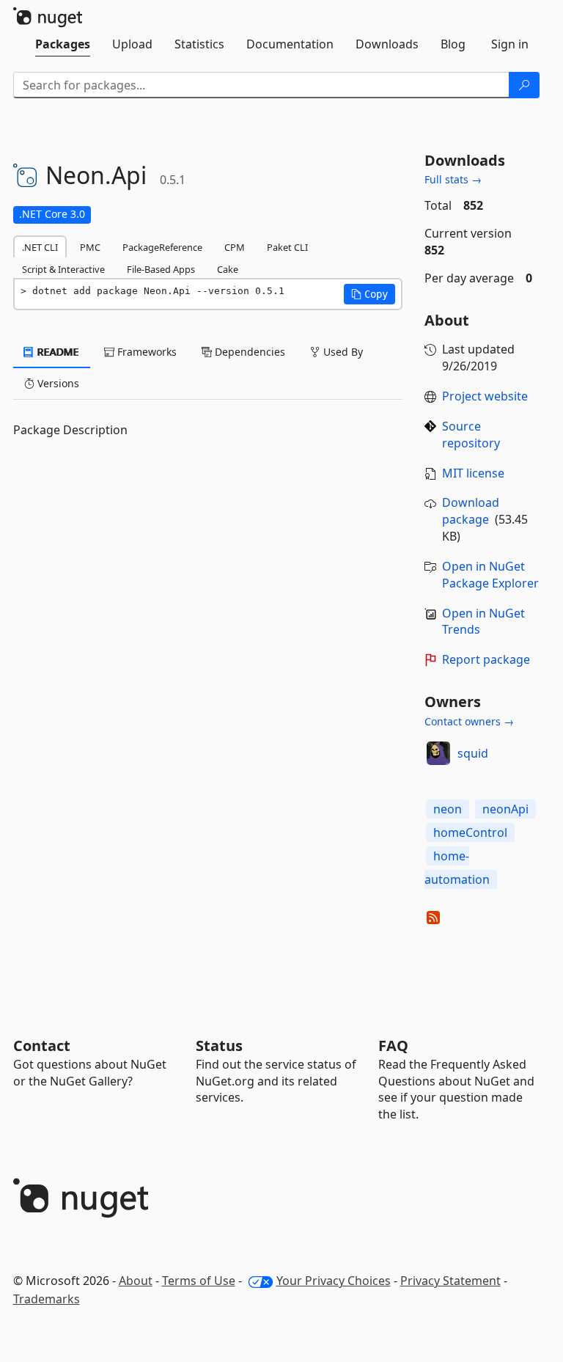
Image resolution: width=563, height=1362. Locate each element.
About (135, 1281)
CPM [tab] (234, 247)
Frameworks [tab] (145, 352)
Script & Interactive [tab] (63, 269)
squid (472, 753)
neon (447, 809)
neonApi (505, 809)
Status (219, 1045)
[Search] (524, 85)
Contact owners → (469, 721)
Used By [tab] (341, 352)
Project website (485, 396)
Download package (470, 510)
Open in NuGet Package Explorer (490, 574)
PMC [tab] (90, 247)
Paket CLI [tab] (287, 247)
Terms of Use (198, 1281)
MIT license (473, 473)
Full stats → (453, 179)
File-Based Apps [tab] (161, 269)
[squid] (438, 753)
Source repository (471, 434)
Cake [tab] (227, 269)
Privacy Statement (450, 1281)
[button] (369, 294)
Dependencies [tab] (248, 352)
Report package (486, 659)
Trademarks (46, 1299)
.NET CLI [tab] (40, 247)
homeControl (470, 832)
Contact (41, 1045)
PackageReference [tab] (162, 247)
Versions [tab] (56, 383)
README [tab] (56, 352)
